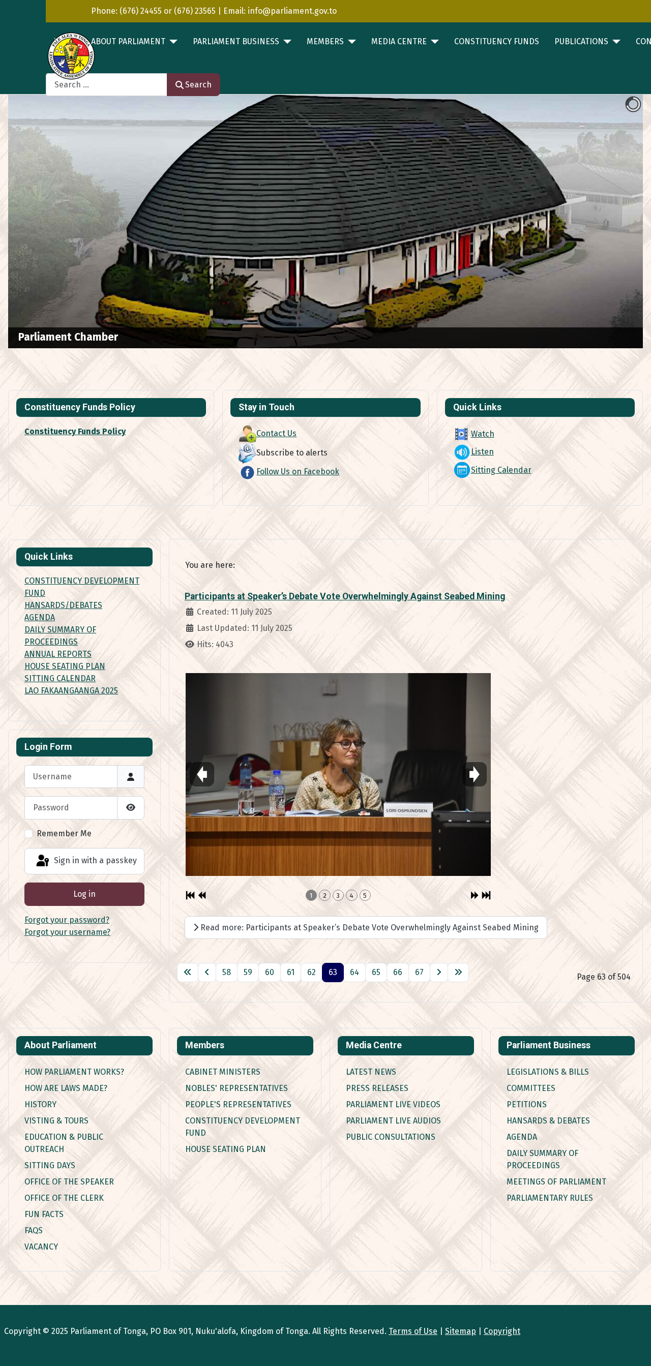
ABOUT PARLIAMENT (128, 41)
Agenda (522, 1137)
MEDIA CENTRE (399, 41)
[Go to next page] (439, 972)
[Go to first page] (187, 972)
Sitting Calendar (501, 470)
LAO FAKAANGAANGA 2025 (71, 690)
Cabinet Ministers (222, 1072)
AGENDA (39, 617)
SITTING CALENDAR (60, 678)
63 (333, 972)
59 (248, 972)
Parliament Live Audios (393, 1121)
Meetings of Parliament (556, 1182)
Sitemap (460, 1331)
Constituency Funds (496, 41)
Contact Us (276, 433)
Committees (531, 1088)
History (40, 1104)
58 (226, 972)
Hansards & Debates (548, 1121)
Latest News (371, 1072)
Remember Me (64, 833)
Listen (482, 452)
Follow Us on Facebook (297, 471)
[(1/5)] (338, 774)
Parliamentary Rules (550, 1198)
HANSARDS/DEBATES (63, 605)
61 (290, 972)
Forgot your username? (67, 932)
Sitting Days (49, 1165)
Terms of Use (413, 1331)
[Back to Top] (633, 1347)
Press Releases (377, 1088)
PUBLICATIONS (581, 41)
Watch (482, 434)
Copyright (502, 1331)
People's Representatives (238, 1104)
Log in (84, 894)
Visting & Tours (56, 1121)
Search (198, 84)
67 (419, 972)
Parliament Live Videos (393, 1104)
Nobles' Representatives (236, 1088)
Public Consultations (390, 1137)
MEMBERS (325, 41)
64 (354, 972)
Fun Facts (44, 1214)
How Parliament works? (74, 1072)
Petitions (527, 1104)
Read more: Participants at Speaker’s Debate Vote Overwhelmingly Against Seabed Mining (368, 927)
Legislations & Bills (548, 1072)
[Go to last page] (458, 972)
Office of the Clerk (64, 1198)
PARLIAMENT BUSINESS (236, 41)
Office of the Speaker (69, 1182)
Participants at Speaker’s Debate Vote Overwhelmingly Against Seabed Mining (345, 596)
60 (269, 972)
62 (311, 972)
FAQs (33, 1230)
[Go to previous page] (207, 972)
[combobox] (106, 84)
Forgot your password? (66, 920)
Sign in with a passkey (94, 860)
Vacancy (41, 1247)
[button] (612, 221)
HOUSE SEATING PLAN (64, 666)
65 (376, 972)
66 (397, 972)
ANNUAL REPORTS (58, 654)
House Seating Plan (225, 1149)
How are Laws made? (65, 1088)
